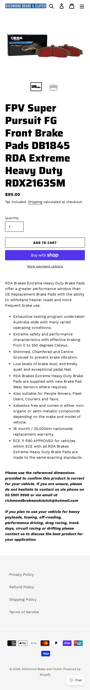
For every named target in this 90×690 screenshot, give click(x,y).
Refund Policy (21, 587)
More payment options (45, 266)
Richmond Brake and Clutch (42, 669)
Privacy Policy (21, 574)
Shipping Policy (22, 599)
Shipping (35, 202)
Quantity (12, 218)
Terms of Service (24, 612)
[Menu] (82, 6)
